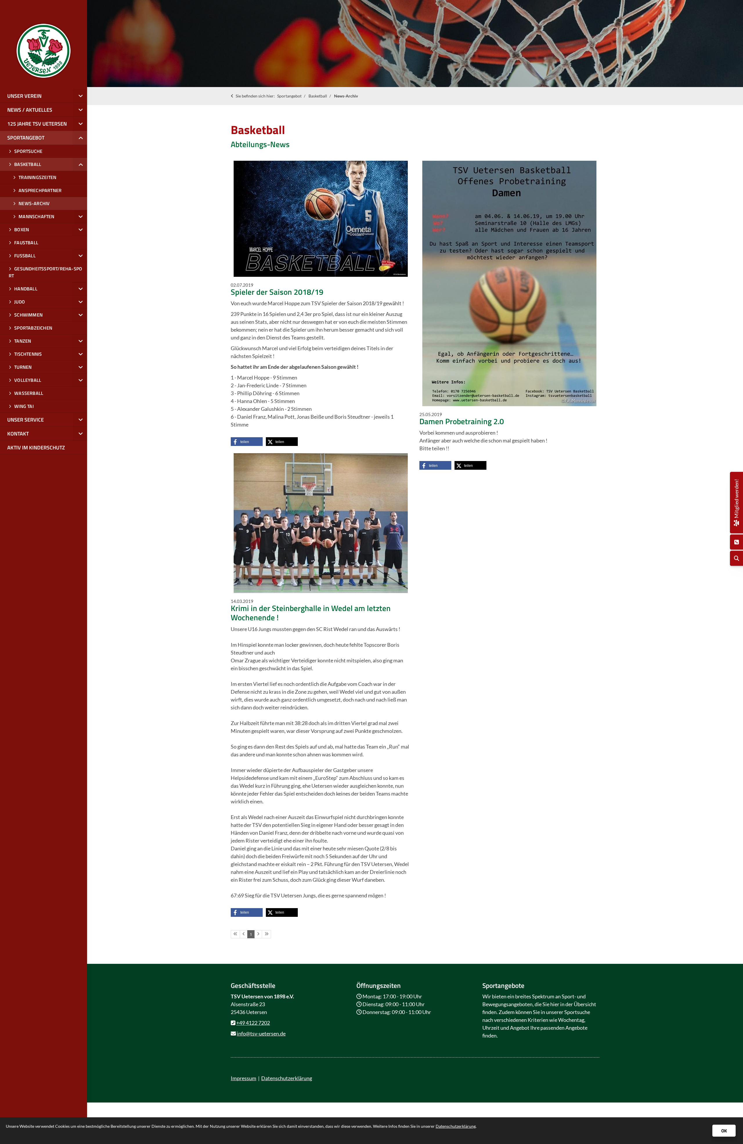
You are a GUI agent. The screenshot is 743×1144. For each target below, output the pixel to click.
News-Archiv (346, 95)
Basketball (318, 95)
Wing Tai (24, 406)
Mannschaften (36, 216)
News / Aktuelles (29, 110)
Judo (19, 301)
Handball (25, 288)
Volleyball (27, 380)
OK (724, 1130)
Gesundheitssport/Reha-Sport (45, 272)
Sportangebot (289, 95)
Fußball (25, 255)
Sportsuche (28, 151)
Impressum (243, 1078)
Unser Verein (24, 96)
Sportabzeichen (33, 327)
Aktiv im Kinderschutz (36, 447)
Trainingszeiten (37, 177)
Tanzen (22, 340)
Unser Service (25, 420)
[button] (247, 441)
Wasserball (28, 393)
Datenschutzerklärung (286, 1078)
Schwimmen (28, 314)
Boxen (21, 229)
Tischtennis (28, 353)
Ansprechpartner (40, 190)
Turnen (23, 367)
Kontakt (18, 434)
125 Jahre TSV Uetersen (37, 124)
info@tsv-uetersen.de (261, 1033)
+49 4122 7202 (253, 1023)
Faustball (26, 242)
